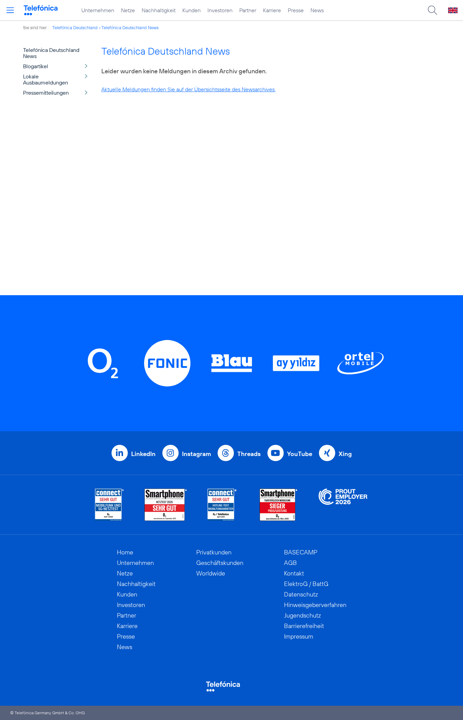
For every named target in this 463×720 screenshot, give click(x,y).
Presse (296, 10)
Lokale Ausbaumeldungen (45, 79)
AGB (290, 563)
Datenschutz (301, 594)
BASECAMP (300, 552)
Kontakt (294, 573)
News (317, 10)
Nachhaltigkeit (159, 10)
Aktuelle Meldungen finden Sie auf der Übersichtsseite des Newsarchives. (188, 89)
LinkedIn (143, 454)
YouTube (299, 454)
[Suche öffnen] (432, 10)
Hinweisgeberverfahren (315, 605)
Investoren (220, 10)
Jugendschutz (302, 615)
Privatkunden (214, 552)
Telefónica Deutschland (75, 27)
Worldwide (210, 573)
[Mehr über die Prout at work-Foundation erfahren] (343, 505)
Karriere (272, 10)
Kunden (191, 10)
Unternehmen (97, 10)
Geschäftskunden (219, 563)
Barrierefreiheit (304, 626)
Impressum (298, 636)
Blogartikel (35, 66)
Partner (247, 10)
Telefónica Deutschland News (130, 27)
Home (125, 552)
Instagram (196, 454)
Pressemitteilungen (46, 92)
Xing (345, 454)
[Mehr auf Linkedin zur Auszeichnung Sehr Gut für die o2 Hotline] (222, 505)
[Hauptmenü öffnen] (10, 10)
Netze (128, 10)
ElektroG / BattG (306, 584)
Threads (249, 454)
